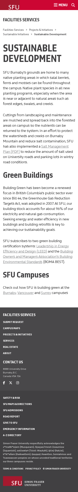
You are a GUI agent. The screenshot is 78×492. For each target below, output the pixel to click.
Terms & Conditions (13, 468)
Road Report (11, 416)
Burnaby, (10, 293)
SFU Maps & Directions (17, 404)
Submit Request (13, 322)
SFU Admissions (13, 410)
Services (8, 340)
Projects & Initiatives (41, 29)
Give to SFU (10, 422)
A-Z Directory (12, 435)
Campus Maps (11, 328)
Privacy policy (33, 468)
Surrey (46, 293)
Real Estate (10, 347)
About (7, 353)
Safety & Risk (11, 398)
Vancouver (25, 293)
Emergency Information (19, 429)
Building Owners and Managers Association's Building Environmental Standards (38, 256)
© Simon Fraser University (57, 468)
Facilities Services (21, 20)
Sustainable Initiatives (16, 34)
